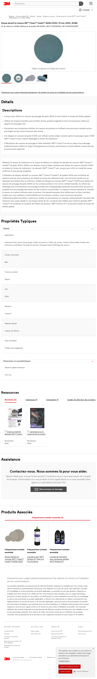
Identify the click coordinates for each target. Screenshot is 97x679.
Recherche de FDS (56, 631)
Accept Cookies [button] (65, 671)
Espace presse (35, 631)
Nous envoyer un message (50, 489)
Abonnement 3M (36, 634)
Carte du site (82, 634)
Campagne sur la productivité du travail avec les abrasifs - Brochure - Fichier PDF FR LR (36, 433)
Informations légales (18, 657)
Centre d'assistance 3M (85, 631)
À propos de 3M (8, 631)
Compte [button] (86, 10)
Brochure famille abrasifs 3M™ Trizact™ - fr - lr (15, 433)
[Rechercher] (81, 4)
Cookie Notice (64, 661)
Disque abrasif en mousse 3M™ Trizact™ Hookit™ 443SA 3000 (14, 559)
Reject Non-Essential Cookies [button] (69, 666)
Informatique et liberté (35, 657)
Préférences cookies (53, 657)
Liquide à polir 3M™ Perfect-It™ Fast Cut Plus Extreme (35, 559)
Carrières (6, 634)
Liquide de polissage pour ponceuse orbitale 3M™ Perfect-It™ (59, 559)
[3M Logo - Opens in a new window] (7, 3)
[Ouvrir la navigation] (91, 4)
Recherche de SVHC (57, 634)
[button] (81, 671)
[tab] (10, 400)
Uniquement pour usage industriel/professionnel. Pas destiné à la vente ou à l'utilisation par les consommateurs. (42, 93)
